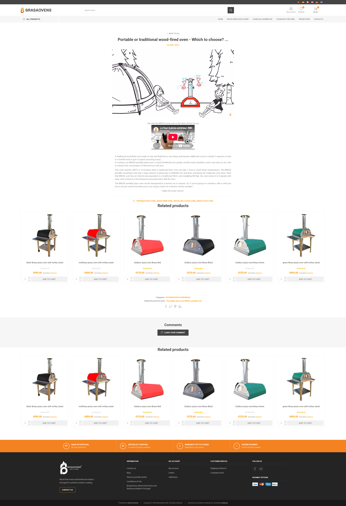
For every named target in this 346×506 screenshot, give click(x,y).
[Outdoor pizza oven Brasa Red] (147, 235)
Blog (129, 473)
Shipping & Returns (218, 468)
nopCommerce (132, 503)
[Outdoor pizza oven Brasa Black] (199, 235)
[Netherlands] (321, 2)
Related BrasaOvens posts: (154, 301)
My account (291, 12)
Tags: (134, 201)
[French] (308, 2)
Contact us (67, 490)
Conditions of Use (134, 481)
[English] (312, 2)
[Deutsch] (317, 2)
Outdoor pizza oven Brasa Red (147, 262)
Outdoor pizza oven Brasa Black (198, 262)
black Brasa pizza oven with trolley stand (44, 262)
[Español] (303, 2)
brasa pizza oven (205, 201)
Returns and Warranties (137, 477)
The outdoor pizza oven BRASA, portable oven (184, 301)
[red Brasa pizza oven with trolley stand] (96, 235)
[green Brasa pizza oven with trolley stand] (301, 235)
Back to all (174, 33)
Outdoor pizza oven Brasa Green (249, 262)
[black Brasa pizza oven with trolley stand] (45, 235)
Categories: (160, 297)
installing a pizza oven (185, 201)
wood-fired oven (164, 201)
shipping (53, 273)
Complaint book (217, 473)
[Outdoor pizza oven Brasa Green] (250, 235)
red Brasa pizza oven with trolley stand (96, 262)
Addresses (173, 477)
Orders (171, 473)
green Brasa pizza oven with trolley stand (301, 262)
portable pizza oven (146, 201)
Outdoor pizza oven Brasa (178, 297)
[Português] (298, 2)
